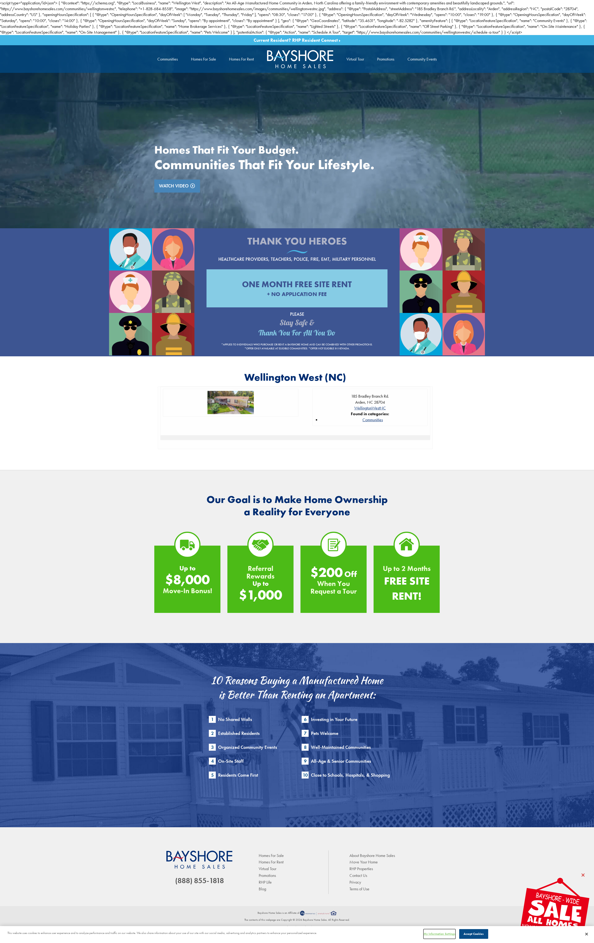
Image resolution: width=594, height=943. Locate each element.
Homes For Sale (203, 59)
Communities (167, 59)
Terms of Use (359, 889)
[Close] (586, 934)
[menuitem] (300, 59)
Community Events (422, 59)
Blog (262, 889)
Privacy (355, 882)
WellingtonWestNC (370, 408)
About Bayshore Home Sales (372, 855)
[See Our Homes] (554, 910)
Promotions (385, 59)
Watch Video (177, 186)
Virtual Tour (355, 59)
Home (300, 59)
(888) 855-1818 (199, 880)
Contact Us (358, 875)
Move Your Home (363, 862)
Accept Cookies (474, 934)
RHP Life (265, 882)
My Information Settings (439, 934)
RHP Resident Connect (315, 40)
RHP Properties (361, 868)
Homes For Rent (241, 59)
